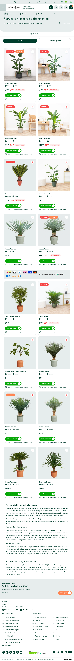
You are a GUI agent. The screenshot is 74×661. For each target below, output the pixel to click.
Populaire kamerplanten (29, 14)
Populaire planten (41, 636)
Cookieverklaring (29, 659)
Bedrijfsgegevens (38, 659)
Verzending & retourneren (13, 639)
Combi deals (39, 639)
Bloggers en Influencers (13, 642)
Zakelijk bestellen (10, 633)
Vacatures (8, 645)
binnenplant (20, 508)
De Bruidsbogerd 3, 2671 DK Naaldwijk (15, 607)
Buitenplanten (60, 623)
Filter (21, 40)
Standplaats (39, 633)
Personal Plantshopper (12, 620)
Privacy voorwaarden (19, 659)
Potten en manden (62, 617)
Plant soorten (39, 623)
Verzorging (59, 627)
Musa (21, 547)
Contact (58, 636)
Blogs (57, 639)
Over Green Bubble (11, 623)
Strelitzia (11, 530)
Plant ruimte (39, 630)
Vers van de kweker (11, 627)
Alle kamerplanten (14, 14)
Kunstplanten (60, 620)
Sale (57, 633)
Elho (57, 630)
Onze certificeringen (12, 630)
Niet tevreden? (10, 636)
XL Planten (38, 620)
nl (56, 7)
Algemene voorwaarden (7, 659)
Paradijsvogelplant (36, 530)
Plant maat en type (41, 627)
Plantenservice (10, 617)
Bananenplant (12, 547)
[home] (5, 13)
